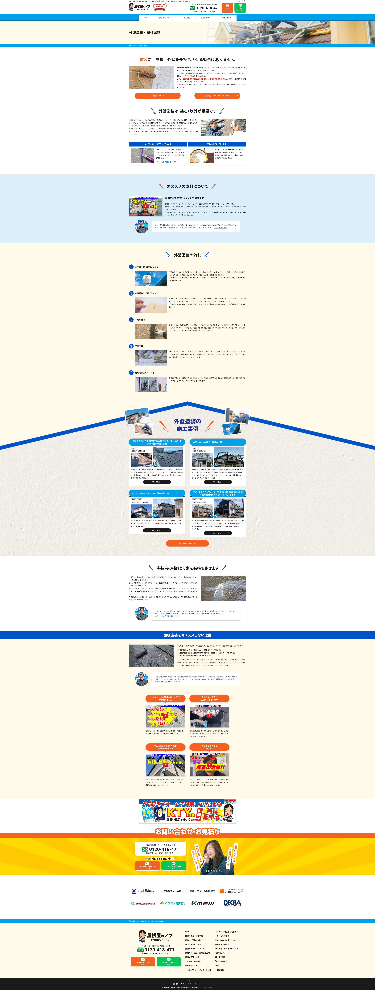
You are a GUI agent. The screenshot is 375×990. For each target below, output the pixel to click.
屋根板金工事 (192, 965)
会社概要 (220, 969)
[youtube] (239, 1)
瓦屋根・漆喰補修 (194, 961)
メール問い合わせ (227, 9)
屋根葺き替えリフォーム (194, 948)
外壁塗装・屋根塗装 (138, 451)
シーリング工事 (223, 936)
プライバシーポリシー (186, 984)
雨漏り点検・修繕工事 (194, 936)
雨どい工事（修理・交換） (225, 940)
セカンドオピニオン (193, 944)
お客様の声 (222, 961)
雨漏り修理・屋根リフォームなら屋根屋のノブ (148, 921)
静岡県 (134, 500)
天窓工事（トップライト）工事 (199, 969)
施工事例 (221, 957)
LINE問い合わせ (240, 9)
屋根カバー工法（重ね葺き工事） (198, 952)
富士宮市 (134, 448)
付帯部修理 (145, 502)
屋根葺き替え (136, 502)
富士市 (139, 500)
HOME (188, 931)
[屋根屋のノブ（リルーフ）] (148, 7)
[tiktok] (237, 1)
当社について (220, 965)
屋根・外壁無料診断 (193, 940)
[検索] (244, 1)
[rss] (242, 1)
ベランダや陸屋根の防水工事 (226, 931)
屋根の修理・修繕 (192, 957)
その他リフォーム (222, 952)
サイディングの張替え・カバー (227, 948)
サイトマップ (198, 984)
